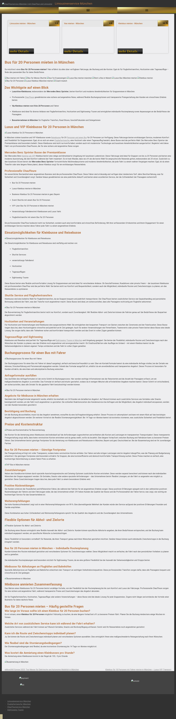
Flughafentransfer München (19, 704)
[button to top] (1, 716)
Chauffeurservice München (18, 707)
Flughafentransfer (62, 140)
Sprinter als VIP (28, 156)
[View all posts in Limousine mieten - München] (34, 38)
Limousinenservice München (19, 701)
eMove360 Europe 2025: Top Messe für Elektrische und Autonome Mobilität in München (42, 669)
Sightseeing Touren (15, 710)
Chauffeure (29, 97)
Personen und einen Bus (77, 137)
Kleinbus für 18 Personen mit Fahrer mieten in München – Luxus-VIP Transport (138, 669)
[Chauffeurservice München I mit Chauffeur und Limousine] (27, 4)
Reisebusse (56, 137)
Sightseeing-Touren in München (69, 340)
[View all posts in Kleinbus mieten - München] (142, 38)
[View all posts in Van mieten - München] (88, 38)
